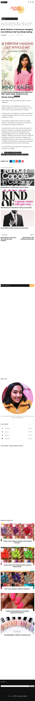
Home (2, 23)
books (18, 23)
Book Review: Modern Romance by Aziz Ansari (14, 228)
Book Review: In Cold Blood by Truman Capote (14, 187)
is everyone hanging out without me (8, 154)
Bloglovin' (18, 438)
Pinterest (18, 435)
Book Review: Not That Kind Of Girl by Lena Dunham (16, 207)
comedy (23, 23)
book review (12, 23)
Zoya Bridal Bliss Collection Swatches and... (17, 635)
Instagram (18, 428)
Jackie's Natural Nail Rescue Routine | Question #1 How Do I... (17, 611)
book (6, 23)
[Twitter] (30, 2)
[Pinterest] (32, 2)
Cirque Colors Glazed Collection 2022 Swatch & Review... (17, 542)
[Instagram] (28, 2)
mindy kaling (17, 24)
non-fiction (25, 24)
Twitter (18, 431)
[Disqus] (17, 308)
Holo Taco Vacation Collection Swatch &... (18, 589)
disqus (31, 285)
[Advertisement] (17, 264)
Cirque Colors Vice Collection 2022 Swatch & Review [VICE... (17, 565)
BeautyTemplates (22, 696)
